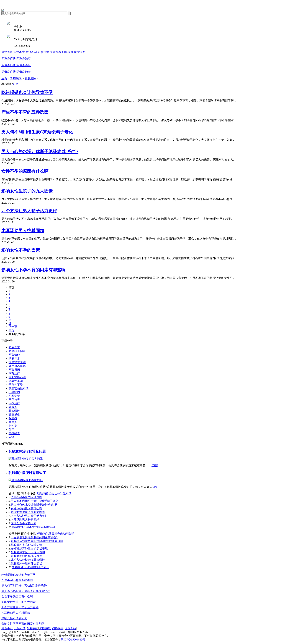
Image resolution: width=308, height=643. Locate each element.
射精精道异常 (17, 351)
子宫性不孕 (16, 384)
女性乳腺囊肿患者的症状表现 (29, 548)
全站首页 (7, 52)
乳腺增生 (14, 414)
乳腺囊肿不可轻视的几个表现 (30, 567)
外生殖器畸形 (17, 366)
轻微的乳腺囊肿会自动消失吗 (55, 533)
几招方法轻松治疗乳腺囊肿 (28, 559)
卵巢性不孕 (16, 380)
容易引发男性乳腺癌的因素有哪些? (34, 537)
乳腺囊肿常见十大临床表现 (28, 552)
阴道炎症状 (8, 58)
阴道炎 (13, 418)
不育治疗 (14, 373)
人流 (11, 437)
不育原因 (14, 369)
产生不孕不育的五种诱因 (24, 112)
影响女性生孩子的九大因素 (27, 191)
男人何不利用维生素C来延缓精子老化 (37, 132)
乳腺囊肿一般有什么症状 (26, 563)
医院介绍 (80, 52)
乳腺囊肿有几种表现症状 (26, 544)
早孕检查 (14, 433)
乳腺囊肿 (30, 78)
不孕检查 (14, 399)
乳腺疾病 (43, 52)
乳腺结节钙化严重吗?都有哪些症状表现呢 (37, 541)
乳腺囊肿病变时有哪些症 (27, 473)
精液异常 (14, 347)
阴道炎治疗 (23, 58)
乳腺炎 (13, 407)
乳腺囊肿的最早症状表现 (26, 556)
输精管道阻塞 (17, 362)
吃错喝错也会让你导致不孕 (27, 92)
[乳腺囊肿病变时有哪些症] (26, 480)
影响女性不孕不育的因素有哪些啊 (33, 269)
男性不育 (19, 52)
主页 (4, 78)
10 (10, 320)
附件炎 (13, 425)
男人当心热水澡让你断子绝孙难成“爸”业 (39, 151)
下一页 (13, 326)
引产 (11, 429)
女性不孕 (31, 52)
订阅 (16, 83)
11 (10, 323)
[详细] (154, 465)
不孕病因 (14, 392)
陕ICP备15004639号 (73, 639)
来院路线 (55, 52)
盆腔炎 (13, 422)
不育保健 (14, 354)
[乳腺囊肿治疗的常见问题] (26, 458)
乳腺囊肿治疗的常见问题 (27, 451)
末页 (11, 330)
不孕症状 (14, 395)
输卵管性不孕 (17, 377)
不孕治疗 (14, 403)
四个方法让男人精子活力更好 (29, 210)
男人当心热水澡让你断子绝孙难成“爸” (35, 504)
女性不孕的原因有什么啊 (24, 171)
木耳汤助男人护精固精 (22, 230)
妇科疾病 (67, 52)
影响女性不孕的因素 (20, 250)
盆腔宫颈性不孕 (19, 388)
